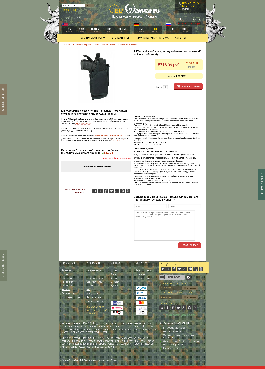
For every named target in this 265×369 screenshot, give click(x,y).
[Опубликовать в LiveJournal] (128, 191)
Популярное (68, 285)
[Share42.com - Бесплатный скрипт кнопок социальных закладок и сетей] (114, 196)
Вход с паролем (191, 3)
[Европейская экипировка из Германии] (134, 17)
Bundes (142, 30)
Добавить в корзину (83, 123)
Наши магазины (94, 270)
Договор (115, 285)
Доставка (116, 274)
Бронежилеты (120, 37)
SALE (185, 30)
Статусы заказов (144, 278)
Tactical (96, 30)
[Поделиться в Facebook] (106, 191)
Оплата (114, 278)
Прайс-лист (67, 281)
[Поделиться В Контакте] (94, 191)
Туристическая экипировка (152, 37)
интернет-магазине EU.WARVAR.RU (111, 136)
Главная (66, 45)
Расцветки (67, 278)
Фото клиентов (94, 297)
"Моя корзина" (117, 140)
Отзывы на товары (71, 297)
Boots (81, 30)
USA (69, 30)
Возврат (115, 281)
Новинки (66, 289)
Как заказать (117, 270)
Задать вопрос (189, 245)
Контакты (91, 285)
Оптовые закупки (95, 278)
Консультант (93, 293)
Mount (122, 30)
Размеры (66, 270)
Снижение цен (69, 293)
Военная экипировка (93, 37)
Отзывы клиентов (95, 301)
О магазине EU (93, 274)
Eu (155, 30)
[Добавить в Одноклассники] (100, 191)
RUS (173, 30)
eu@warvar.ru (93, 313)
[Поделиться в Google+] (117, 191)
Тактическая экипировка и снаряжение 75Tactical (116, 45)
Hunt (110, 30)
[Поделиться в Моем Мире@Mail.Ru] (122, 191)
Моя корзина (189, 6)
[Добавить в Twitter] (111, 191)
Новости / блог (70, 9)
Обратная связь (94, 281)
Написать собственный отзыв (116, 158)
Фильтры (180, 37)
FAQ (88, 289)
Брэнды (65, 274)
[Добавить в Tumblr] (108, 196)
